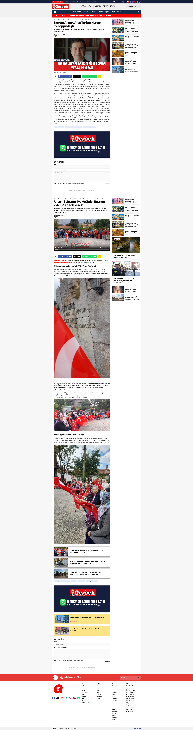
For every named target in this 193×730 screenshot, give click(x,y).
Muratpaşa (114, 719)
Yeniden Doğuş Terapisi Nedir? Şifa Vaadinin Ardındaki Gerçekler (131, 61)
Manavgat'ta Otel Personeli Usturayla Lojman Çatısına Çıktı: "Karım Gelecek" (131, 69)
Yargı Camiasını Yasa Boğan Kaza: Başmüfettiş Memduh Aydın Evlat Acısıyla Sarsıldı (131, 46)
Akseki (70, 198)
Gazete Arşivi (130, 711)
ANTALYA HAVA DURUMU (91, 1)
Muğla (64, 19)
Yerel (83, 698)
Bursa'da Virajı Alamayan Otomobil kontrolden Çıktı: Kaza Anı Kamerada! (132, 297)
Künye (128, 703)
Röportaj (99, 690)
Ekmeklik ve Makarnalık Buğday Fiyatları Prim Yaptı (131, 53)
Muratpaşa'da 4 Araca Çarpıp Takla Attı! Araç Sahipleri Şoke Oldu (88, 15)
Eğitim (98, 686)
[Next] (139, 16)
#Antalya (81, 581)
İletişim (128, 705)
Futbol (98, 698)
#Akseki (74, 581)
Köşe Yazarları (130, 684)
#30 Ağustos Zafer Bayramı (62, 581)
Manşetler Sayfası (131, 688)
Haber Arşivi (129, 709)
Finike (113, 696)
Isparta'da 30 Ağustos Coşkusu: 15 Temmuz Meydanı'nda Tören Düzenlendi (125, 281)
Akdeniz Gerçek (57, 19)
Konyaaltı (114, 711)
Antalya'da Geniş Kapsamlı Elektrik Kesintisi (132, 37)
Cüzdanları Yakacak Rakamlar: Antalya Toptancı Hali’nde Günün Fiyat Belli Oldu (131, 30)
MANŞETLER (66, 1)
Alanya (113, 688)
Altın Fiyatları (130, 694)
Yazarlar (119, 1)
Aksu (113, 686)
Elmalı (113, 694)
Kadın (83, 700)
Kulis (83, 686)
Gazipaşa (114, 698)
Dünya (98, 692)
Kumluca (114, 715)
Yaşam (84, 696)
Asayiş (98, 688)
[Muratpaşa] (126, 245)
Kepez (113, 709)
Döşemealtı (115, 692)
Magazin (99, 694)
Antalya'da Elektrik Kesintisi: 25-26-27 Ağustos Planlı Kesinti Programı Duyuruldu (131, 22)
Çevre (98, 700)
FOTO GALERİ (82, 1)
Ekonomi (84, 688)
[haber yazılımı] (137, 728)
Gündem (84, 684)
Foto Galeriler (130, 686)
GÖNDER (107, 184)
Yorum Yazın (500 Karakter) (61, 170)
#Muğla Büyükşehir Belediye (73, 127)
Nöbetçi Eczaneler (131, 698)
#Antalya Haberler (91, 581)
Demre (113, 690)
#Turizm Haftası (59, 127)
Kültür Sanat (85, 703)
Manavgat (114, 717)
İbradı (113, 703)
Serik (113, 722)
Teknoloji (99, 696)
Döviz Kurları (129, 692)
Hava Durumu (130, 700)
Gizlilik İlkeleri (130, 707)
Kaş (113, 705)
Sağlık (98, 684)
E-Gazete (115, 1)
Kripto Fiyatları (130, 696)
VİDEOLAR (74, 1)
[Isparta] (126, 268)
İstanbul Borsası (130, 690)
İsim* (55, 164)
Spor (83, 694)
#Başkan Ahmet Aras (89, 127)
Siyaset (84, 690)
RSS (55, 728)
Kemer (113, 707)
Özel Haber (85, 692)
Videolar (65, 198)
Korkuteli (114, 713)
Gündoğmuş (115, 700)
